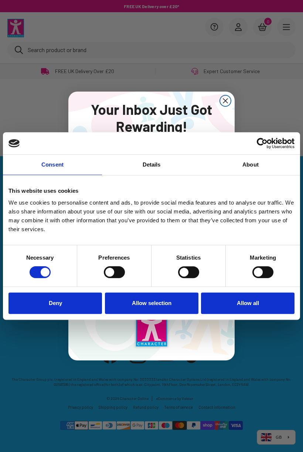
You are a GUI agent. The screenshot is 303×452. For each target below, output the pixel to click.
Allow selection (151, 303)
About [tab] (250, 164)
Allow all (248, 303)
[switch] (114, 272)
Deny (55, 303)
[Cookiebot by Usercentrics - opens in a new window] (262, 143)
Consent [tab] (52, 164)
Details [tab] (152, 164)
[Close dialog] (225, 100)
